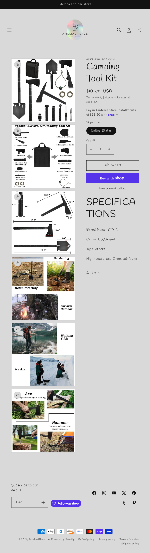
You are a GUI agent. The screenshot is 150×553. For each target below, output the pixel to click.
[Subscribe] (43, 502)
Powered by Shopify (62, 539)
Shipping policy (130, 543)
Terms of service (129, 539)
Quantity (91, 141)
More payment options (112, 189)
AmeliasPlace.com (39, 539)
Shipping (108, 98)
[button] (9, 30)
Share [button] (95, 272)
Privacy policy (106, 539)
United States (101, 131)
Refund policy (86, 539)
